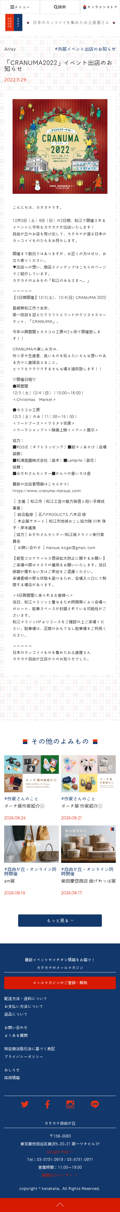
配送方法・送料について (25, 999)
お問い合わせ (16, 1028)
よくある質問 (16, 1035)
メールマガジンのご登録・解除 (60, 983)
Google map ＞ (60, 1152)
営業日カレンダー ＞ (60, 1175)
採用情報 (12, 1078)
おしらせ (12, 1070)
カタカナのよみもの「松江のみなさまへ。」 (52, 281)
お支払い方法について (23, 1006)
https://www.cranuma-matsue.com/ (47, 491)
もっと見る (58, 920)
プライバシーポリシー (23, 1057)
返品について (16, 1014)
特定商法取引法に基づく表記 (29, 1049)
